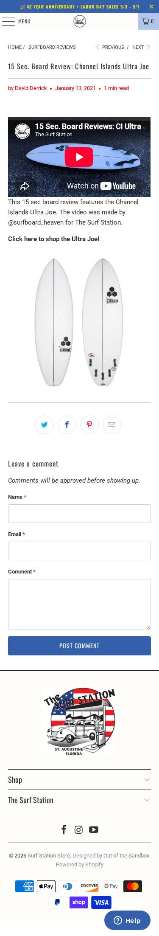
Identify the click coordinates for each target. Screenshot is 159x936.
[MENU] (4, 21)
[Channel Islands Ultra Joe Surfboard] (79, 391)
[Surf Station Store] (80, 21)
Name (17, 497)
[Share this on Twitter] (44, 425)
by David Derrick (27, 88)
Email (16, 534)
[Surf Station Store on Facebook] (64, 830)
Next (138, 47)
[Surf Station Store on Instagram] (79, 830)
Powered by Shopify (79, 864)
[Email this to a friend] (112, 425)
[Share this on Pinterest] (89, 425)
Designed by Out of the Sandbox (111, 855)
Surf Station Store (49, 855)
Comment (22, 571)
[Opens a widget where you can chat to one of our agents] (127, 921)
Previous (112, 47)
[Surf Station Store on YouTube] (93, 830)
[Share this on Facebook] (67, 425)
